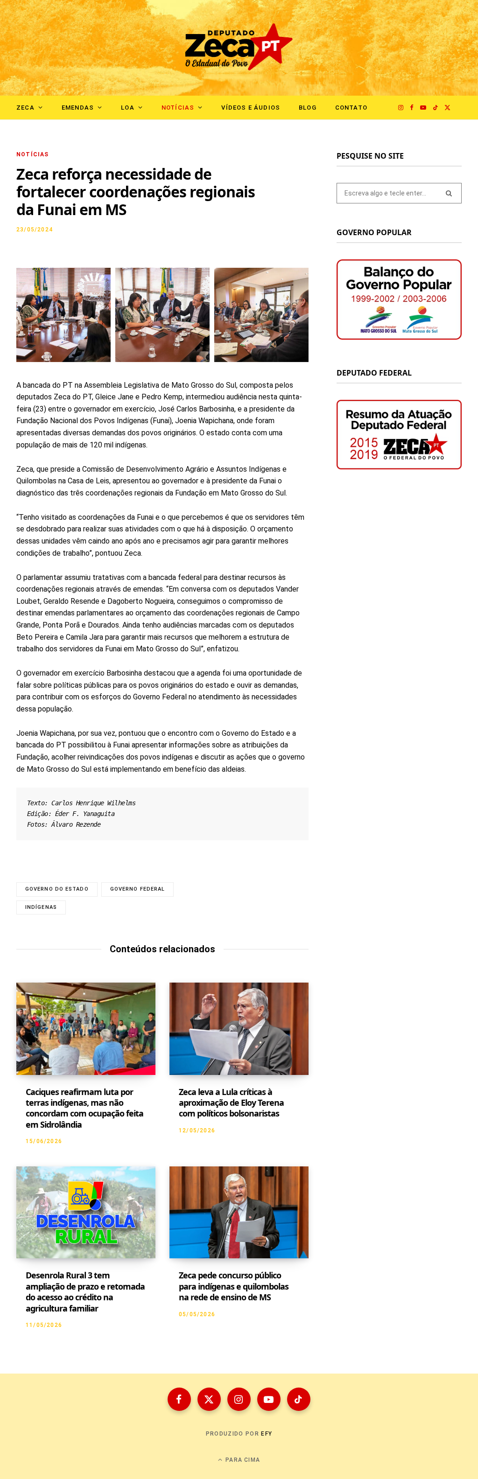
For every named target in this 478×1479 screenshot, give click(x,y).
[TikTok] (298, 1399)
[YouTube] (269, 1399)
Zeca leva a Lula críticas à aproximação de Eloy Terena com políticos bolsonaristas (231, 1102)
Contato (351, 107)
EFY (266, 1433)
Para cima (242, 1460)
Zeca (25, 107)
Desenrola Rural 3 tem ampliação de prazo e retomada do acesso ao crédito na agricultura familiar (85, 1291)
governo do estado (57, 889)
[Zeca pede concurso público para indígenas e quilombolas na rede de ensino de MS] (239, 1212)
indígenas (41, 907)
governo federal (137, 889)
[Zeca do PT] (239, 47)
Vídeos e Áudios (250, 107)
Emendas (78, 107)
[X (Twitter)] (209, 1399)
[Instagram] (239, 1399)
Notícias (178, 107)
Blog (307, 107)
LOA (127, 107)
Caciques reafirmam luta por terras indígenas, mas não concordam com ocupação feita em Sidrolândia (84, 1108)
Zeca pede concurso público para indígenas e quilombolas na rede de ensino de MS (233, 1286)
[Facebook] (179, 1399)
